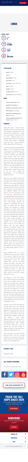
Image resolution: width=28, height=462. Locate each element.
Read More (14, 408)
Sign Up (14, 427)
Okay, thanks (23, 2)
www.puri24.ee (13, 196)
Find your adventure (13, 385)
